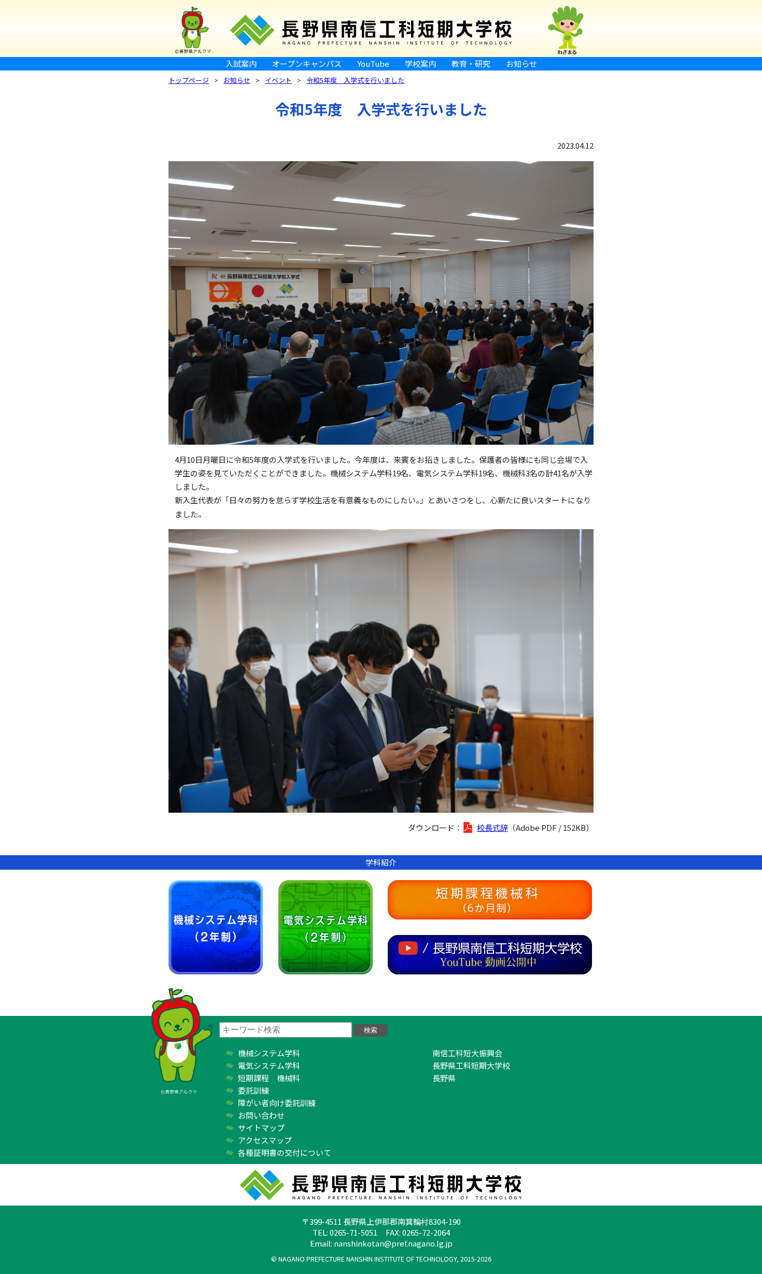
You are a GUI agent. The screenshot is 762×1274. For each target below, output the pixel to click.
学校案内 (420, 63)
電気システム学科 (325, 927)
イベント (278, 80)
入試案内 (241, 63)
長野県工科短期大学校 (471, 1065)
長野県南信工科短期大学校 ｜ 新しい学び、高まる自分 (381, 28)
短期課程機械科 (490, 899)
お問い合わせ (261, 1115)
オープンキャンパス (307, 63)
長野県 (444, 1077)
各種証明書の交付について (284, 1152)
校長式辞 (492, 827)
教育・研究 (470, 63)
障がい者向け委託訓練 (277, 1102)
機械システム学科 (215, 927)
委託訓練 (253, 1090)
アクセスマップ (265, 1140)
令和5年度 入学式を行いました (355, 80)
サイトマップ (261, 1127)
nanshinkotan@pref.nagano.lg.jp (393, 1243)
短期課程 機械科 (269, 1077)
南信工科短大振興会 (467, 1052)
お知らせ (521, 63)
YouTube (373, 63)
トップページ (188, 80)
